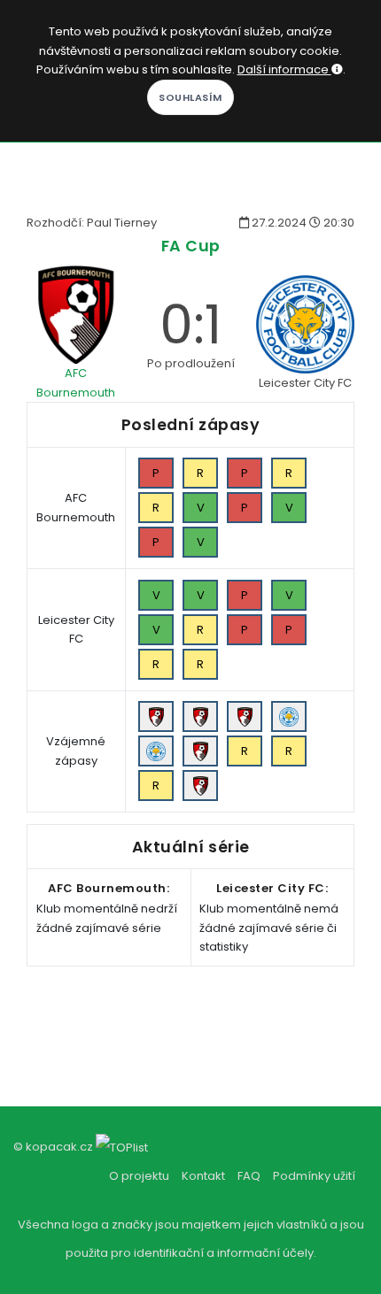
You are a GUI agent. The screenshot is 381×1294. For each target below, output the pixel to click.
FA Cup (191, 246)
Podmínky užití (314, 1175)
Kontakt (203, 1175)
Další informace (284, 69)
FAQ (248, 1175)
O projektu (139, 1175)
